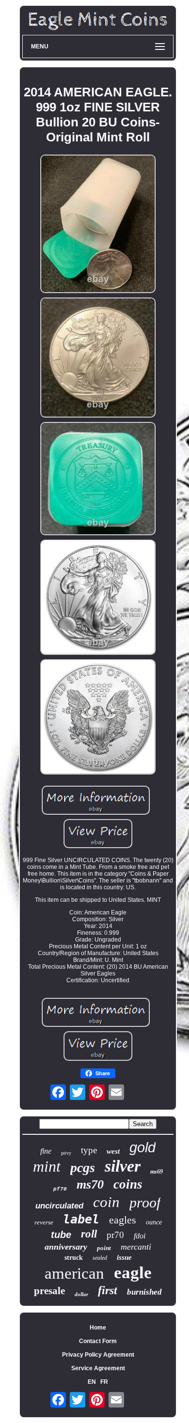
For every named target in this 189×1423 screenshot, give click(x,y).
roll (89, 1234)
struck (73, 1257)
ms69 (156, 1171)
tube (61, 1234)
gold (142, 1147)
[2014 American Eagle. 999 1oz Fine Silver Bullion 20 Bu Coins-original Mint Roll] (98, 224)
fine (45, 1151)
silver (123, 1166)
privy (66, 1153)
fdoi (139, 1236)
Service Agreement (98, 1368)
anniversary (66, 1247)
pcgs (82, 1167)
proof (144, 1202)
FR (104, 1381)
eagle (133, 1272)
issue (124, 1257)
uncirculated (59, 1205)
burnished (144, 1292)
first (107, 1290)
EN (92, 1381)
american (74, 1273)
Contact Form (98, 1341)
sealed (100, 1257)
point (104, 1248)
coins (127, 1184)
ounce (154, 1222)
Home (98, 1327)
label (81, 1219)
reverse (43, 1222)
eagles (122, 1220)
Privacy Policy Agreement (98, 1354)
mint (47, 1166)
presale (49, 1291)
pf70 (60, 1189)
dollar (81, 1294)
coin (106, 1201)
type (89, 1150)
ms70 (90, 1184)
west (113, 1151)
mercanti (136, 1247)
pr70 (115, 1235)
